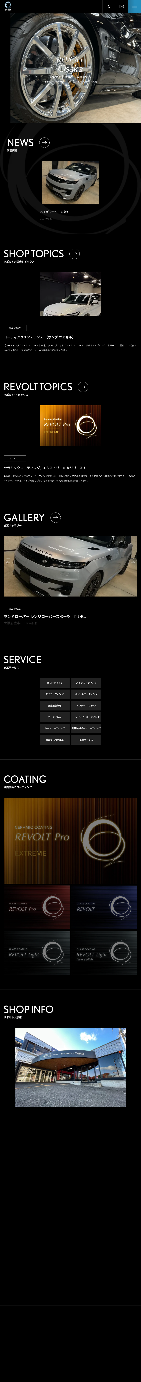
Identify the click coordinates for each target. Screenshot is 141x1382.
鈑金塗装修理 (54, 705)
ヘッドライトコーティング (86, 717)
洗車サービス (86, 739)
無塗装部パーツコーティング (86, 728)
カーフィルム (54, 717)
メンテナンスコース (86, 705)
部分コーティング (55, 694)
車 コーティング (55, 682)
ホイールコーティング (86, 694)
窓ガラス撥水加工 (55, 739)
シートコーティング (55, 728)
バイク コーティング (86, 682)
